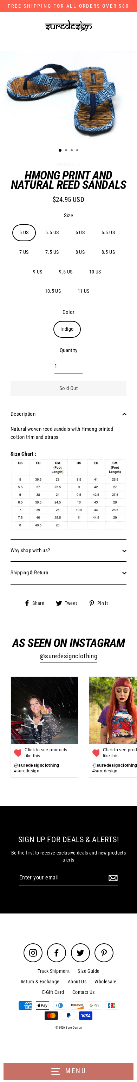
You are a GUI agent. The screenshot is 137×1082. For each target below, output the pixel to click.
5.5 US (52, 232)
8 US (80, 252)
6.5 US (108, 232)
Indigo (66, 329)
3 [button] (72, 151)
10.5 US (53, 291)
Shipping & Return (29, 572)
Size (68, 215)
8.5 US (108, 252)
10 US (95, 272)
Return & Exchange (40, 981)
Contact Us (83, 992)
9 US (38, 272)
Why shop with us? (30, 550)
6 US (80, 232)
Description (23, 414)
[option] (68, 97)
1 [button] (60, 150)
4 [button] (78, 151)
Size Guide (88, 971)
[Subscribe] (112, 878)
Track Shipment (54, 971)
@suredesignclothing (68, 656)
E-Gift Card (53, 992)
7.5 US (52, 252)
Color (69, 312)
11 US (84, 291)
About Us (77, 981)
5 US (24, 232)
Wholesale (105, 981)
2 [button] (66, 151)
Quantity (68, 350)
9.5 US (65, 272)
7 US (24, 252)
